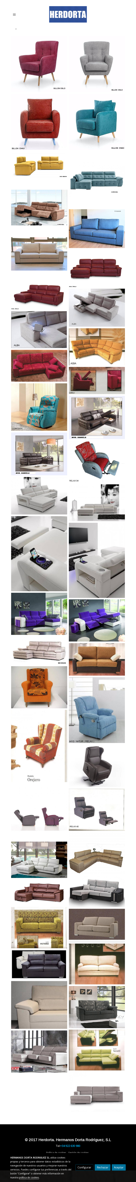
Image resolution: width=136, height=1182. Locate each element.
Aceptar (119, 1167)
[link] (68, 14)
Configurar (84, 1167)
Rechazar (102, 1167)
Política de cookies (56, 1152)
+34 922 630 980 (70, 1146)
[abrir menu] (14, 14)
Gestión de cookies (78, 1152)
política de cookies (29, 1177)
